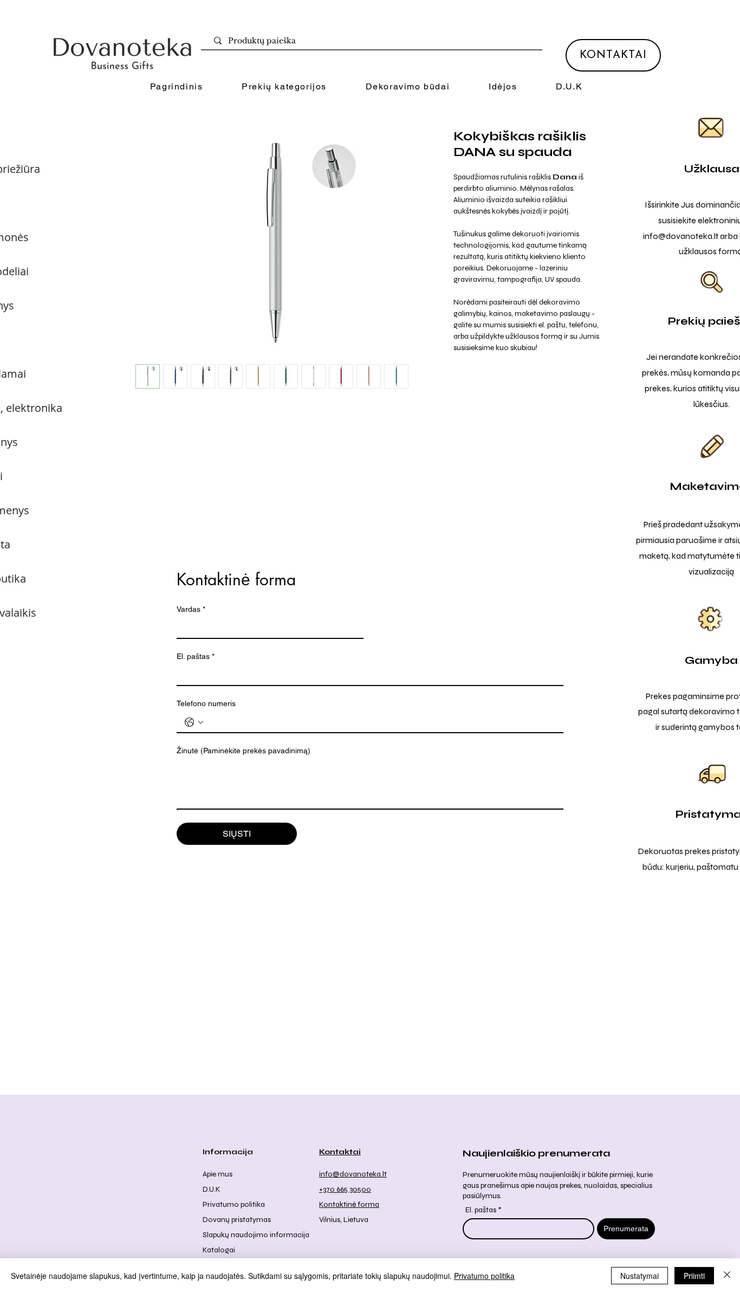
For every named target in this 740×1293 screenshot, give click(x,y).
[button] (283, 87)
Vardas (191, 609)
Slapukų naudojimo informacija (256, 1234)
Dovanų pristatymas (237, 1219)
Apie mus (217, 1174)
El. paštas (196, 656)
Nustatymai (639, 1275)
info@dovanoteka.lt (680, 236)
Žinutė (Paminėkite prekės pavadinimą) (243, 750)
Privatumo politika (234, 1204)
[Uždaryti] (726, 1275)
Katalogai (219, 1250)
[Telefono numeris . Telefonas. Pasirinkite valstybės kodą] (194, 722)
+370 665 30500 (345, 1189)
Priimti (694, 1275)
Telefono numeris (206, 703)
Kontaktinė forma (349, 1204)
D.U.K (211, 1189)
